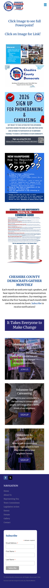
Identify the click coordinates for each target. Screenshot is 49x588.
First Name (11, 551)
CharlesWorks (30, 580)
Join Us (24, 369)
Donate (7, 514)
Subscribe (36, 303)
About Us (8, 495)
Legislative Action (11, 507)
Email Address (12, 543)
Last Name (10, 559)
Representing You (11, 499)
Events (6, 510)
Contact (7, 522)
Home (6, 491)
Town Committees (12, 503)
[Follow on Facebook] (5, 478)
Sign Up (24, 414)
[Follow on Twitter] (10, 478)
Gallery (7, 518)
